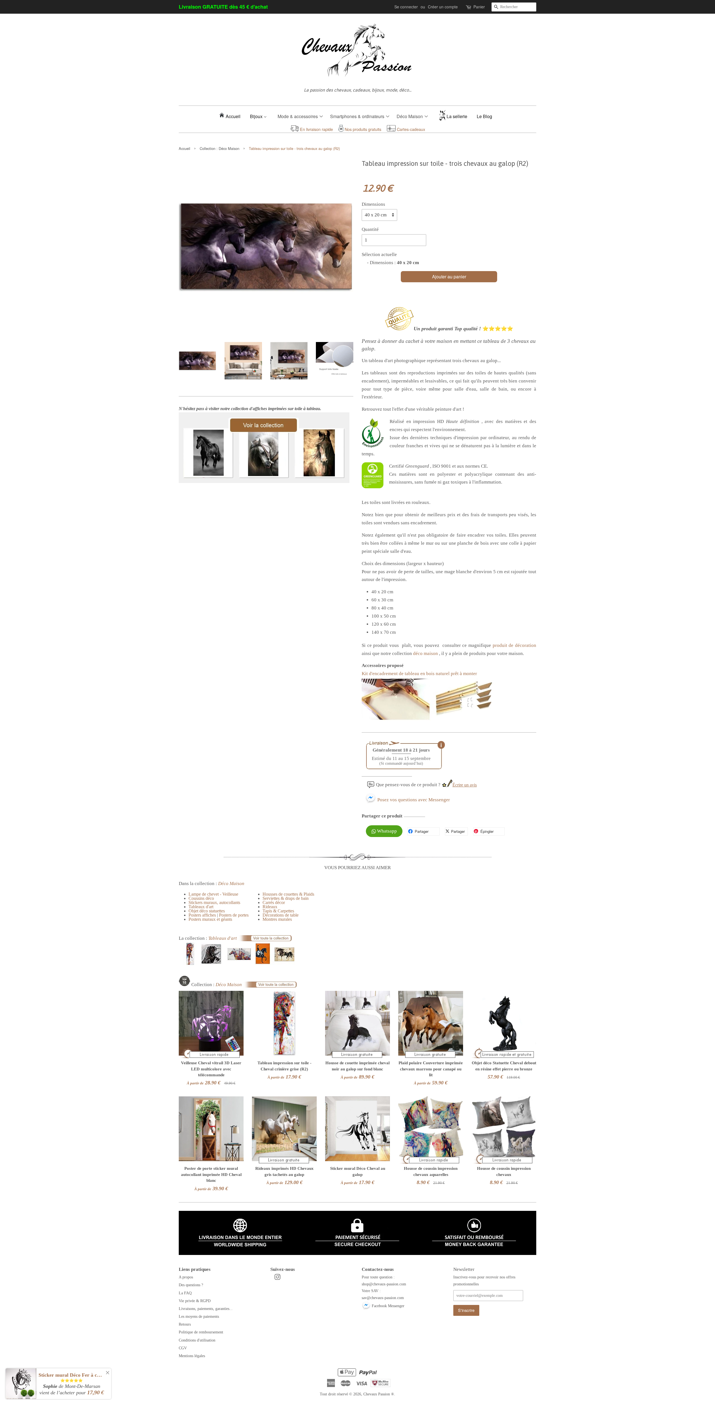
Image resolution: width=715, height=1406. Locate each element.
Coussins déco (201, 898)
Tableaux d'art (201, 906)
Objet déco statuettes (207, 910)
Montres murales (277, 919)
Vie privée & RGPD (195, 1301)
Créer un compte (443, 6)
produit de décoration (514, 645)
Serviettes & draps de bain (286, 898)
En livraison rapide (316, 129)
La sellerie (457, 116)
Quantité (370, 229)
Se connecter (406, 6)
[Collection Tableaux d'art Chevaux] (238, 963)
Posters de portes (234, 915)
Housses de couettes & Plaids (288, 894)
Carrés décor (274, 902)
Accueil (233, 116)
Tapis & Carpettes (278, 910)
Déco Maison (229, 148)
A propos (186, 1277)
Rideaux (270, 906)
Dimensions (373, 204)
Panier (479, 6)
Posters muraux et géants (210, 919)
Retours (185, 1324)
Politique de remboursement (201, 1332)
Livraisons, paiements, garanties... (206, 1308)
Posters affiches (202, 915)
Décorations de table (281, 915)
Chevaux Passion (376, 1394)
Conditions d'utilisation (197, 1340)
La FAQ (185, 1293)
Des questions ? (191, 1285)
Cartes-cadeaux (410, 129)
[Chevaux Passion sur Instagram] (277, 1278)
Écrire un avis (464, 785)
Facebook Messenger (387, 1306)
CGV (183, 1348)
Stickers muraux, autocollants (214, 902)
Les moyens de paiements (199, 1316)
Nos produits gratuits (362, 129)
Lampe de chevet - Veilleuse (213, 894)
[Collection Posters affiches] (264, 481)
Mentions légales (192, 1356)
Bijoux (257, 116)
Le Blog (484, 116)
